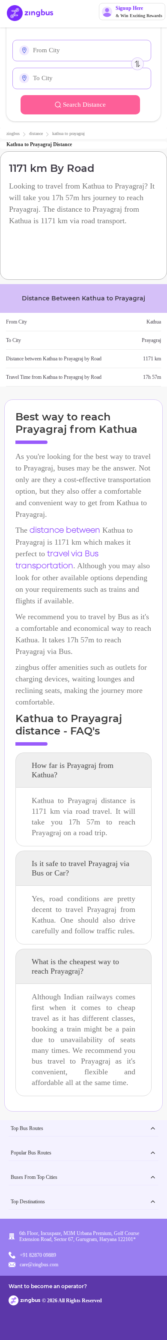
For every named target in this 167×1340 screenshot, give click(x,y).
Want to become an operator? (48, 1286)
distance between (65, 530)
